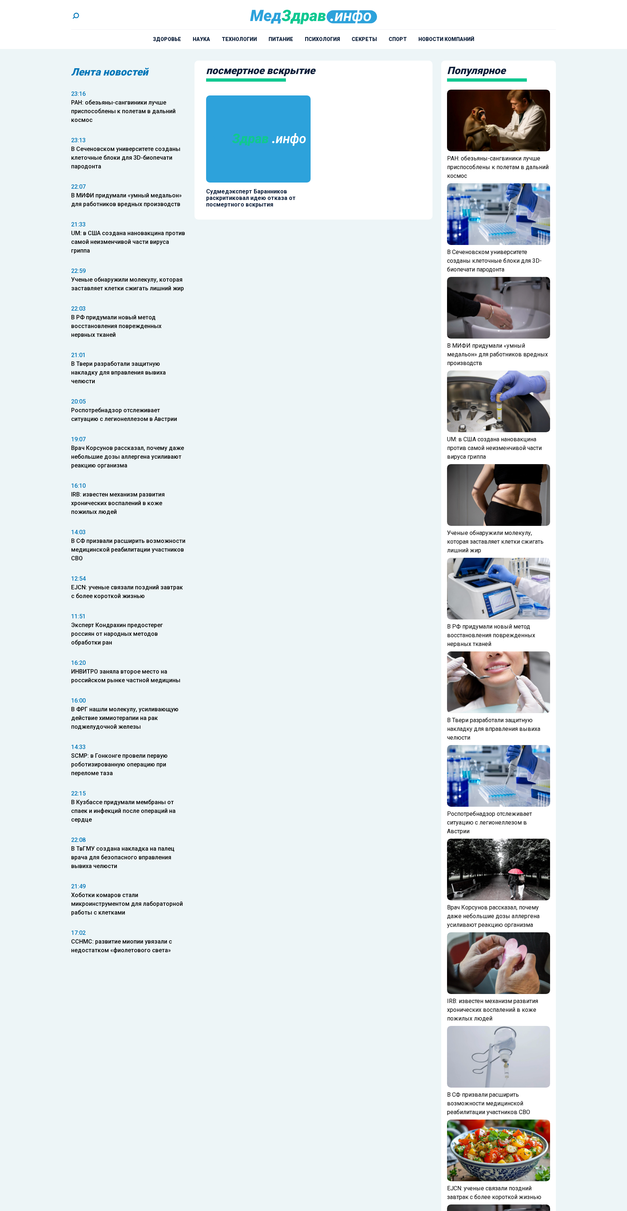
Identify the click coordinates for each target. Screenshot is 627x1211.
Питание (281, 39)
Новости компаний (446, 39)
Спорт (398, 39)
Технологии (239, 39)
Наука (201, 39)
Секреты (364, 39)
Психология (322, 39)
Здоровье (167, 39)
